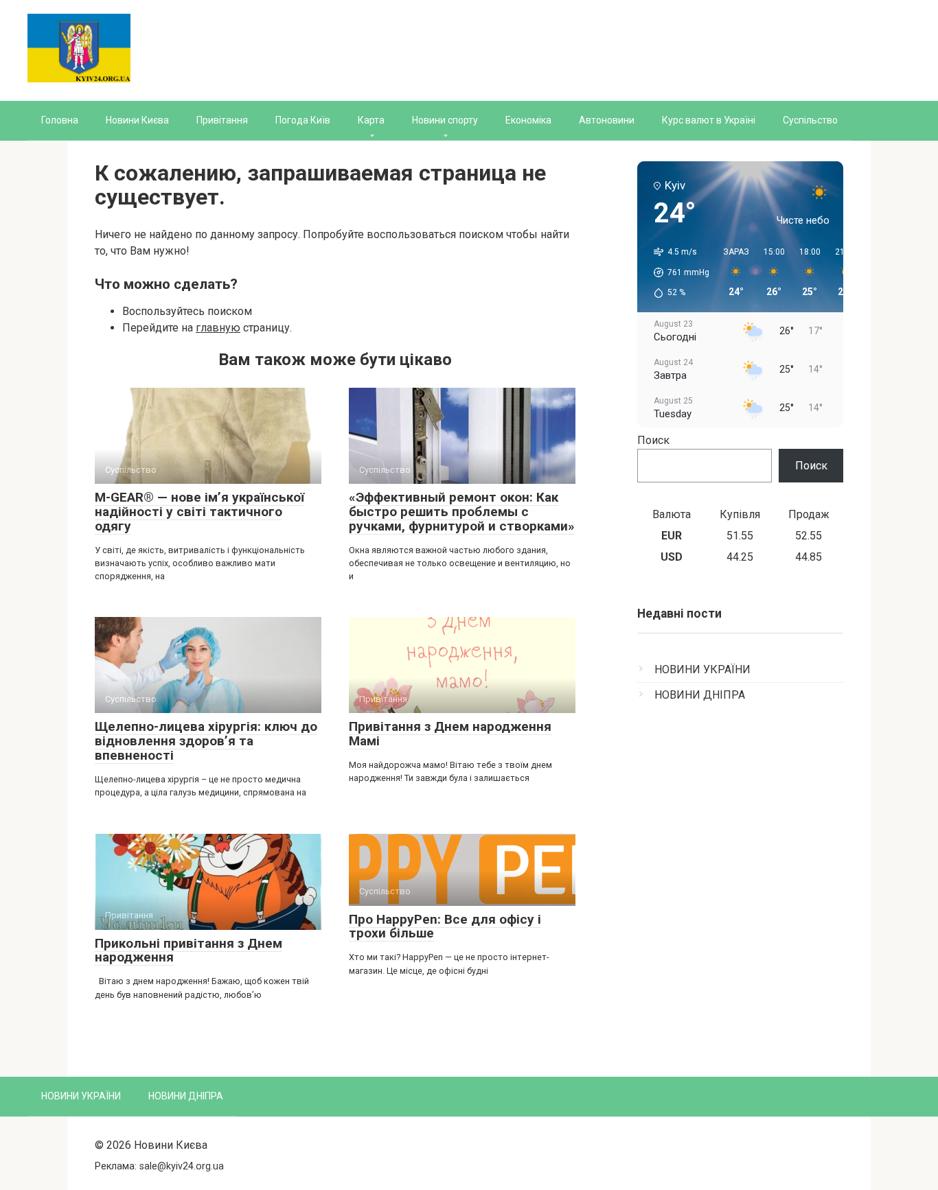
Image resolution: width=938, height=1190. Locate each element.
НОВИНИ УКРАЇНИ (702, 669)
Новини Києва (137, 120)
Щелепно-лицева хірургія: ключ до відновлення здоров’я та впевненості (206, 741)
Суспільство (810, 120)
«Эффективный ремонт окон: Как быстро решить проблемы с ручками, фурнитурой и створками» (462, 511)
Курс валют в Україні (708, 120)
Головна (59, 120)
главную (218, 327)
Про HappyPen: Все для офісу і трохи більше (445, 926)
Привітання (222, 120)
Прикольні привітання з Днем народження (188, 950)
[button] (676, 272)
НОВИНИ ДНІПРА (699, 694)
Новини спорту (445, 120)
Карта (371, 120)
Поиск (653, 440)
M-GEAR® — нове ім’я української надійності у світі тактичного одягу (199, 511)
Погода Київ (302, 120)
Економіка (528, 120)
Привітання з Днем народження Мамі (450, 734)
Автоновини (606, 120)
